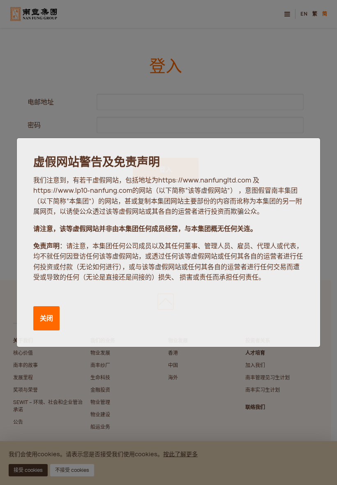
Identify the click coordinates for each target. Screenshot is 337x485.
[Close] (306, 152)
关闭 (46, 318)
